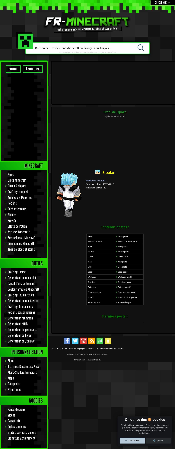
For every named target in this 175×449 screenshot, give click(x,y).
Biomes (12, 215)
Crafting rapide (17, 272)
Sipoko (108, 172)
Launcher (32, 68)
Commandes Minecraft (21, 244)
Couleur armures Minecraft (23, 290)
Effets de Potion (17, 226)
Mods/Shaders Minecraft (22, 373)
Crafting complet (18, 192)
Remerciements (106, 348)
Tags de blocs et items (21, 250)
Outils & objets (17, 186)
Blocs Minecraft (17, 180)
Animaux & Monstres (20, 198)
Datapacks (14, 384)
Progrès (12, 221)
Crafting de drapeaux (20, 307)
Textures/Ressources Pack (23, 367)
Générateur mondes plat (22, 278)
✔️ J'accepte (132, 440)
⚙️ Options (158, 440)
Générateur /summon (20, 318)
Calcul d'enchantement (21, 284)
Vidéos (11, 415)
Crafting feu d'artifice (21, 295)
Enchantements (17, 209)
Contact (120, 348)
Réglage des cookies (85, 348)
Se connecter (162, 3)
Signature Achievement (21, 438)
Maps (11, 378)
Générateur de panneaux (22, 330)
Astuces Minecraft (19, 232)
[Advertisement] (24, 116)
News (11, 175)
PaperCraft (14, 421)
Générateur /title (18, 324)
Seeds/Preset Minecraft (22, 238)
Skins (11, 361)
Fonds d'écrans (16, 410)
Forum (13, 68)
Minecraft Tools (79, 360)
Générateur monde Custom (23, 301)
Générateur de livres (19, 336)
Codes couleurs (17, 427)
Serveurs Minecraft (93, 360)
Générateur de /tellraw (21, 341)
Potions (12, 203)
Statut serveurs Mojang (22, 433)
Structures (14, 390)
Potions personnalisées (21, 313)
